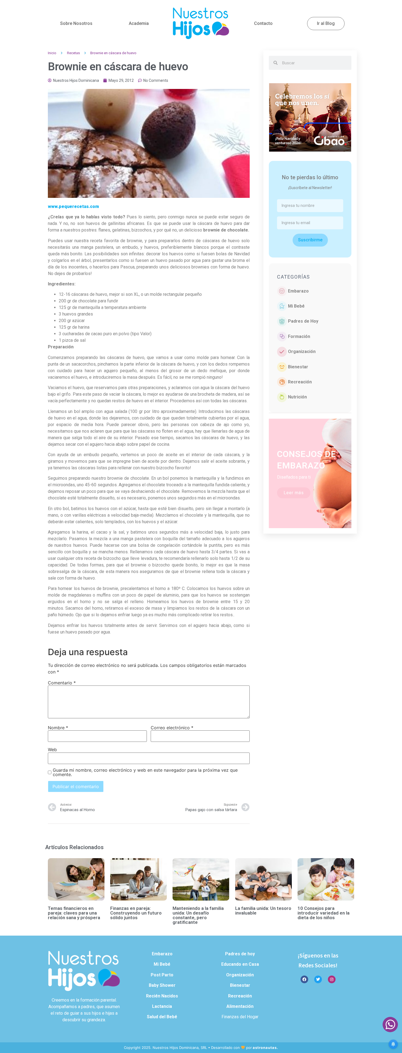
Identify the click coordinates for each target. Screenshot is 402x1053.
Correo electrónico (172, 727)
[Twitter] (318, 979)
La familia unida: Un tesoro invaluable (263, 911)
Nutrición (297, 397)
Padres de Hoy (303, 321)
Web (52, 749)
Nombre (58, 727)
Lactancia (162, 1006)
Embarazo (298, 291)
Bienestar (298, 366)
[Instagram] (332, 979)
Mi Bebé (296, 306)
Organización (302, 351)
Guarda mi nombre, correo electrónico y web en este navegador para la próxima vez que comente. (145, 772)
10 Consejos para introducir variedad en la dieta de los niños (323, 913)
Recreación (300, 381)
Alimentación (240, 1006)
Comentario (62, 683)
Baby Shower (162, 985)
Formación (299, 336)
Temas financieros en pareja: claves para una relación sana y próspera (74, 913)
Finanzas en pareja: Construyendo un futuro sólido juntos (136, 913)
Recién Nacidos (162, 996)
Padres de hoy (240, 953)
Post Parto (162, 974)
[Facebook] (304, 979)
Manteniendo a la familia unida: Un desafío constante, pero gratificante (198, 915)
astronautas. (265, 1047)
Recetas (73, 53)
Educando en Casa (240, 964)
